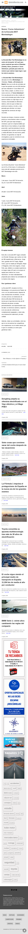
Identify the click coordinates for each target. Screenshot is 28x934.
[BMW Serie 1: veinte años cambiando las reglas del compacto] (14, 607)
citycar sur (8, 798)
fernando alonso (9, 813)
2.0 (7, 783)
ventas (7, 875)
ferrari (17, 813)
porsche (17, 853)
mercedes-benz (11, 838)
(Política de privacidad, (19, 897)
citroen (16, 793)
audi (14, 788)
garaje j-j (18, 818)
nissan (20, 848)
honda (6, 822)
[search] (26, 2)
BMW (19, 788)
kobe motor (9, 828)
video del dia (15, 875)
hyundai (12, 822)
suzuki (6, 869)
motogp (11, 843)
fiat (22, 813)
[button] (14, 47)
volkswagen (8, 879)
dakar (14, 803)
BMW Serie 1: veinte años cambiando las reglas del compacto (13, 623)
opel (5, 852)
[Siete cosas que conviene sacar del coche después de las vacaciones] (14, 428)
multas (6, 848)
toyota (14, 869)
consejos (7, 803)
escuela (4, 346)
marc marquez (8, 832)
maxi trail (9, 346)
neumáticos (14, 848)
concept (16, 798)
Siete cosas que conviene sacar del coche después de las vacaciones (14, 445)
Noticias (14, 20)
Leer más (17, 455)
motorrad (20, 843)
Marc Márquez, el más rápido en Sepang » (14, 358)
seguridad (9, 862)
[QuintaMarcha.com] (14, 2)
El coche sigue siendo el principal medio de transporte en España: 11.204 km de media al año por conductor (13, 579)
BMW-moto (8, 793)
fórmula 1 (12, 818)
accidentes (14, 783)
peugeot (10, 852)
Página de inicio (6, 20)
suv (17, 862)
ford (5, 818)
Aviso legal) (5, 898)
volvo (15, 879)
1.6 (4, 783)
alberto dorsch (7, 788)
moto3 (5, 843)
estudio (8, 808)
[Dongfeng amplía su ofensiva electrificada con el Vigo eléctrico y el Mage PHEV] (14, 385)
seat (11, 857)
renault (6, 857)
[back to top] (24, 930)
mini (21, 837)
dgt (18, 803)
